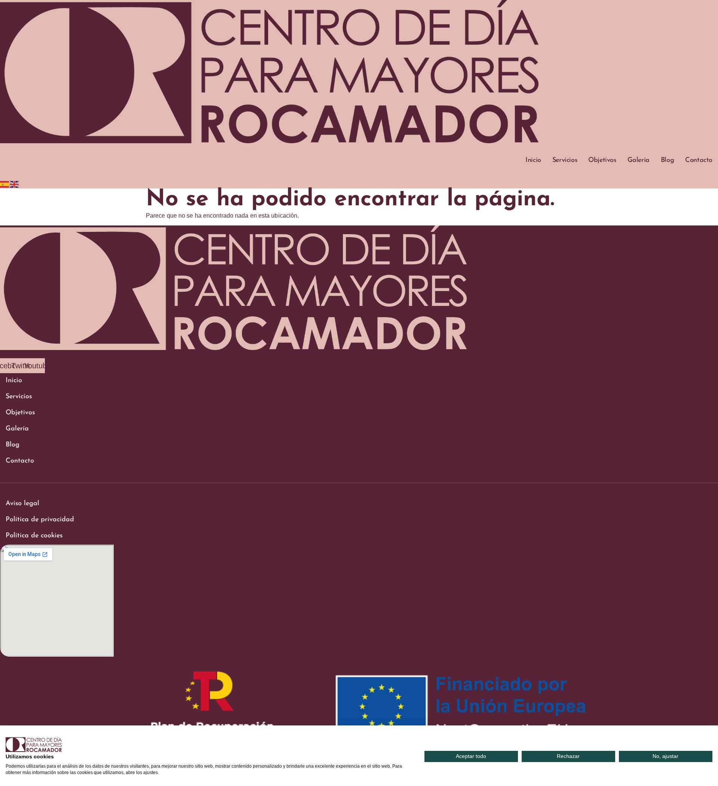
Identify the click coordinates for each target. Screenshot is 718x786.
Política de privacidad (40, 519)
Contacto (698, 160)
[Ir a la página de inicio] (269, 141)
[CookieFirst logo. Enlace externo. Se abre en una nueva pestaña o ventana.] (34, 744)
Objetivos (602, 160)
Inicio (533, 160)
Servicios (564, 160)
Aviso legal (22, 503)
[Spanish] (5, 184)
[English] (14, 184)
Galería (639, 160)
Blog (667, 160)
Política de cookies (34, 535)
